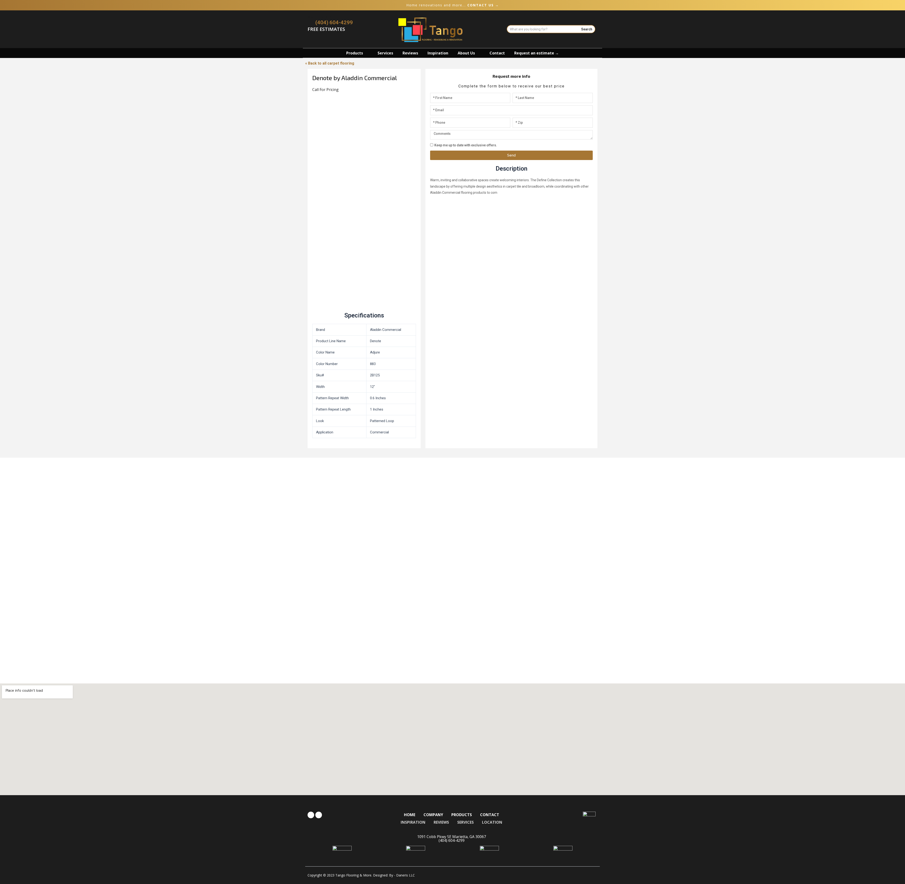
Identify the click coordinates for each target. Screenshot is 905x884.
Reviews (410, 53)
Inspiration (438, 53)
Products (354, 53)
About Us (466, 53)
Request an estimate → (536, 53)
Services (385, 53)
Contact (497, 53)
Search (586, 29)
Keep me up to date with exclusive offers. (465, 145)
